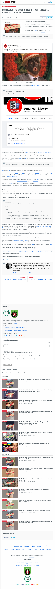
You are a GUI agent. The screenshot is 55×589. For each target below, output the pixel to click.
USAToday (24, 237)
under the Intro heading (36, 85)
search (16, 173)
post (36, 30)
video (38, 179)
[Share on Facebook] (3, 259)
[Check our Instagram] (12, 336)
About (11, 544)
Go (45, 2)
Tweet (50, 18)
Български (6, 549)
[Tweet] (52, 2)
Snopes (18, 237)
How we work (31, 544)
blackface (43, 32)
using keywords (15, 168)
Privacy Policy (47, 544)
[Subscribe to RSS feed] (24, 336)
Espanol (18, 549)
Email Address (6, 344)
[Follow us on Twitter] (17, 336)
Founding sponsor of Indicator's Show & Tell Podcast (16, 330)
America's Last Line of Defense (44, 152)
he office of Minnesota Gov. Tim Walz (20, 240)
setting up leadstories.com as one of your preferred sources (38, 372)
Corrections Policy (18, 546)
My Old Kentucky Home (12, 176)
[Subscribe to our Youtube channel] (19, 336)
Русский (35, 549)
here (26, 158)
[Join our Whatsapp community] (14, 336)
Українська (48, 549)
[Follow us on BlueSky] (7, 336)
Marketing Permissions (8, 351)
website (26, 152)
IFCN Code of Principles (20, 544)
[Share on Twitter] (6, 259)
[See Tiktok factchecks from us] (4, 336)
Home (7, 544)
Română (29, 549)
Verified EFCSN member (10, 328)
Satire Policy (38, 544)
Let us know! (14, 323)
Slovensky (42, 549)
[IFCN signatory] (27, 571)
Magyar (23, 549)
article (11, 183)
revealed (37, 173)
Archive (33, 546)
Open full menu (3, 2)
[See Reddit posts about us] (22, 336)
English (12, 549)
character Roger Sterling (22, 181)
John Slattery (35, 181)
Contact (39, 546)
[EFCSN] (27, 578)
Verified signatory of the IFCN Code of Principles (15, 327)
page (20, 158)
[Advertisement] (27, 293)
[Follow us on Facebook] (9, 336)
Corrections (26, 546)
